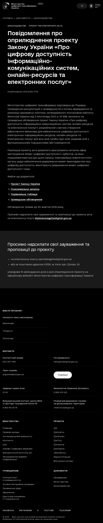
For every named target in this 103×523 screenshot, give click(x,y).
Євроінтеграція (62, 457)
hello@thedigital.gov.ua (66, 362)
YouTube (49, 510)
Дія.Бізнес (59, 436)
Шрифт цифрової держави (17, 449)
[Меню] (97, 6)
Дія (55, 428)
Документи (23, 18)
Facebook (8, 510)
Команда (7, 428)
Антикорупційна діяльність (17, 436)
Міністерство (11, 421)
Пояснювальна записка (25, 189)
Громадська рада (12, 488)
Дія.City (58, 440)
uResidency (60, 453)
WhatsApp (8, 338)
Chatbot (63, 375)
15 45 (5, 392)
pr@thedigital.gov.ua (13, 374)
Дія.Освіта (59, 432)
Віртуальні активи (63, 461)
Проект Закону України (25, 184)
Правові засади (11, 432)
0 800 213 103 (60, 392)
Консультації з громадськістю (12, 478)
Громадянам (11, 471)
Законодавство (43, 18)
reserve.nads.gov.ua (64, 407)
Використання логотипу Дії (17, 453)
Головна (8, 18)
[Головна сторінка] (7, 6)
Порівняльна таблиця (24, 194)
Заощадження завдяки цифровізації (15, 458)
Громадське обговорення (26, 199)
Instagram (25, 510)
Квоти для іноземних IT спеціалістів (14, 497)
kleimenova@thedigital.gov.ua (53, 218)
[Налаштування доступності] (91, 6)
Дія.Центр (59, 444)
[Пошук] (82, 6)
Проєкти (59, 421)
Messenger (8, 323)
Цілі (5, 444)
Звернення (8, 492)
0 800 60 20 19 (10, 407)
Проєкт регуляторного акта (45, 26)
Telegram (8, 331)
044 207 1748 (9, 362)
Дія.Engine (59, 449)
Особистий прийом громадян (18, 484)
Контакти (8, 440)
